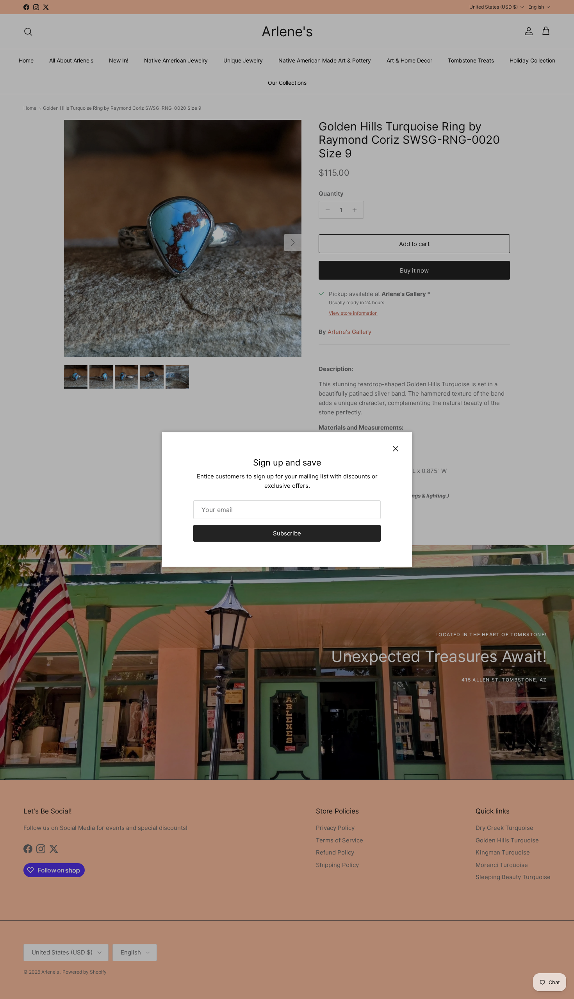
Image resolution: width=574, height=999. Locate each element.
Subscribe (287, 533)
